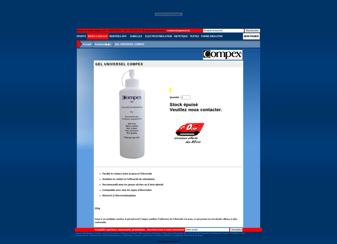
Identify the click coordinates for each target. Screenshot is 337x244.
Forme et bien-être (143, 235)
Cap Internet (174, 241)
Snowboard (215, 233)
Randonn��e (103, 44)
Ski (185, 233)
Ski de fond (194, 233)
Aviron (78, 233)
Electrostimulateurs (112, 235)
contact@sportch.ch (178, 30)
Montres (167, 235)
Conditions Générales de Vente (188, 235)
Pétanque (156, 233)
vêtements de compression (88, 235)
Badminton (88, 233)
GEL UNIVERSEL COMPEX (129, 44)
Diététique (128, 235)
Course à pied (101, 233)
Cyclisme (114, 233)
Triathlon (235, 233)
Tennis (226, 233)
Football (133, 233)
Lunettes (158, 235)
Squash (204, 233)
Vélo (243, 233)
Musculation (145, 233)
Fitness (124, 233)
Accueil (87, 44)
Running (178, 233)
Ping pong (168, 233)
